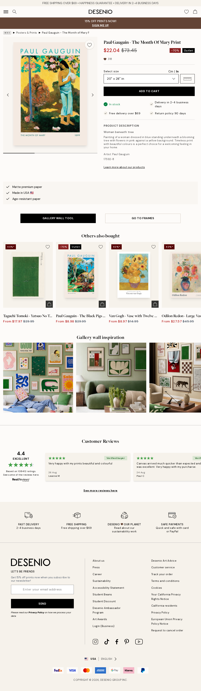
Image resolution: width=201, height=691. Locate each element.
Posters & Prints (26, 32)
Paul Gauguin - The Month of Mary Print (65, 32)
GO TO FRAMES (143, 218)
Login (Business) (103, 626)
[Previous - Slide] (8, 95)
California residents (164, 605)
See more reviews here (100, 490)
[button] (187, 78)
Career (97, 574)
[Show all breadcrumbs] (7, 33)
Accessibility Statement (108, 587)
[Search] (14, 11)
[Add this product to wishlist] (89, 44)
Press (96, 567)
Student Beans (102, 594)
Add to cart (149, 91)
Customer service (163, 567)
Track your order (162, 574)
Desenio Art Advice (163, 560)
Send (42, 603)
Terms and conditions (165, 581)
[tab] (19, 151)
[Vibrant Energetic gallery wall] (38, 378)
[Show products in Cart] (195, 11)
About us (98, 560)
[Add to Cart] (49, 304)
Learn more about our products (124, 167)
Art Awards (100, 619)
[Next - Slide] (93, 95)
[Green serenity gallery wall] (111, 378)
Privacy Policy (36, 612)
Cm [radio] (170, 71)
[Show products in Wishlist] (186, 11)
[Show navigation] (6, 11)
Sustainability (102, 581)
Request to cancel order (167, 630)
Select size (111, 71)
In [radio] (177, 71)
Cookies (156, 587)
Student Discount (104, 601)
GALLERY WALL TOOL (58, 218)
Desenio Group (111, 680)
